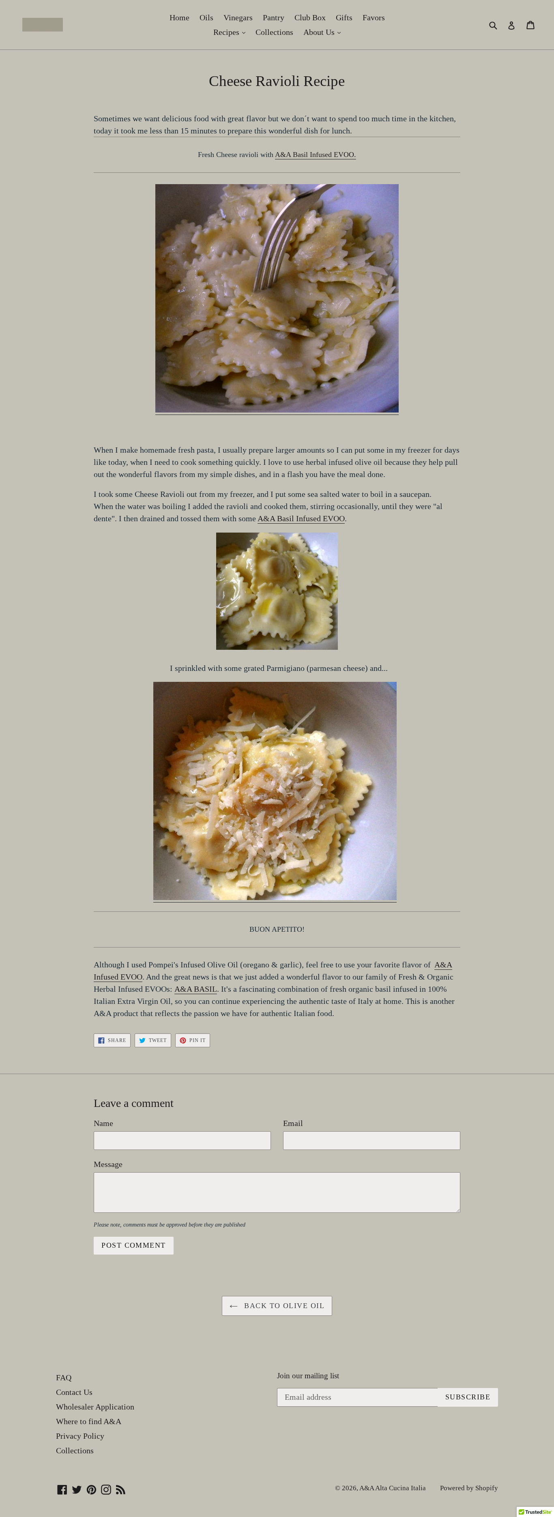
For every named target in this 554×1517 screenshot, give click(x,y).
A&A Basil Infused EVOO (301, 518)
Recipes (231, 32)
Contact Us (74, 1392)
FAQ (63, 1377)
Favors (374, 17)
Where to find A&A (88, 1421)
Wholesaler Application (95, 1406)
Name (103, 1123)
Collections (274, 32)
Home (179, 17)
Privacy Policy (80, 1435)
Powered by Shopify (469, 1488)
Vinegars (238, 17)
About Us (324, 32)
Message (108, 1164)
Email (293, 1123)
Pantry (273, 17)
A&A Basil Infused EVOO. (315, 154)
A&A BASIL (195, 988)
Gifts (344, 17)
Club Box (310, 17)
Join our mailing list (308, 1375)
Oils (206, 17)
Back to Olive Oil (283, 1306)
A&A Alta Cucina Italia (392, 1488)
